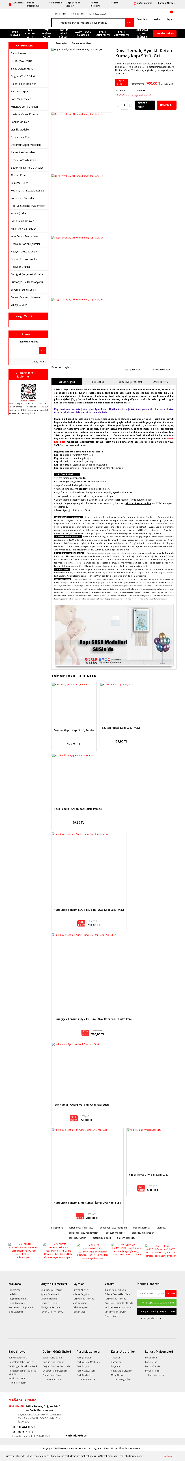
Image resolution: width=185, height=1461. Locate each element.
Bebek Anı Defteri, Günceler (27, 167)
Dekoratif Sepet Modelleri (26, 144)
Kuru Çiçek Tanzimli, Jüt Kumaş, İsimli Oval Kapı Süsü (87, 1202)
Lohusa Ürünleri (20, 122)
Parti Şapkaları (84, 1357)
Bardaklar (116, 1362)
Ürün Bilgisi (67, 382)
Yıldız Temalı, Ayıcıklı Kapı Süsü (148, 1174)
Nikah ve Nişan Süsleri (23, 228)
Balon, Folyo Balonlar (23, 83)
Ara (43, 350)
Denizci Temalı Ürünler (24, 259)
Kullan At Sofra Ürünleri (24, 106)
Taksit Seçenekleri (129, 382)
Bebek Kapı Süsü (20, 137)
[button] (144, 1456)
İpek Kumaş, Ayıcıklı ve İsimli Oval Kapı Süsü (81, 1104)
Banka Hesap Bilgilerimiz (21, 1307)
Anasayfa (18, 2)
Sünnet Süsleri (19, 175)
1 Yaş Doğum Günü (22, 68)
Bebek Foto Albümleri (23, 160)
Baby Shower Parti (17, 1357)
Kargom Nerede (48, 1298)
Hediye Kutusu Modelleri (25, 251)
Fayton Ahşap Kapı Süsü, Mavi (121, 727)
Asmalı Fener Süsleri (53, 1375)
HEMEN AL (166, 105)
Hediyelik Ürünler (20, 266)
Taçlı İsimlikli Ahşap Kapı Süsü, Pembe (78, 809)
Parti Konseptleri (20, 91)
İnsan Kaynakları (16, 1303)
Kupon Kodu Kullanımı (116, 1289)
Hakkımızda (55, 2)
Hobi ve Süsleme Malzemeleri (28, 205)
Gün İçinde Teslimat (50, 1307)
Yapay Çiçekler (19, 213)
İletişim (114, 2)
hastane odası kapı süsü (81, 1227)
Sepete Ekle (74, 710)
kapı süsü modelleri (115, 1232)
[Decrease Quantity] (118, 105)
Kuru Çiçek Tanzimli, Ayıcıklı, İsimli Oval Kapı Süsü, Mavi (89, 909)
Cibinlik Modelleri (20, 129)
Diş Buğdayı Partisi (22, 61)
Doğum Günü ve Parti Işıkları (57, 1366)
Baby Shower (18, 53)
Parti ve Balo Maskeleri (88, 1362)
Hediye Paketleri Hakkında (118, 1307)
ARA (129, 22)
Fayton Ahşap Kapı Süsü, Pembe (74, 730)
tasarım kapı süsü (102, 1237)
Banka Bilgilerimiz (33, 4)
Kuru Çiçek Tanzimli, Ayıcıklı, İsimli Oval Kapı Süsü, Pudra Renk (93, 1019)
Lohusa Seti (151, 1357)
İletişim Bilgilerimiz (17, 1298)
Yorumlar (98, 382)
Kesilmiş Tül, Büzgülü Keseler (28, 190)
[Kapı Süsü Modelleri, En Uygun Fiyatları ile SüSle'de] (114, 634)
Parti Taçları (83, 1366)
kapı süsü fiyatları (77, 1237)
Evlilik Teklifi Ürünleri (22, 221)
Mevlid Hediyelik (16, 1378)
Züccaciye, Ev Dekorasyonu (27, 282)
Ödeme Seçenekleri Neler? (118, 1294)
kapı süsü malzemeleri (143, 1232)
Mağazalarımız (80, 1303)
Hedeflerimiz (15, 1294)
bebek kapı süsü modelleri (113, 1227)
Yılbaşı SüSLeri (19, 305)
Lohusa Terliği (152, 1370)
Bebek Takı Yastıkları (23, 152)
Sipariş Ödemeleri (49, 1294)
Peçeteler (116, 1366)
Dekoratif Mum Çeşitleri (55, 1370)
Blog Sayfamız (15, 1311)
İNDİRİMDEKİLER (165, 33)
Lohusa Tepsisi (152, 1366)
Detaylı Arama (38, 361)
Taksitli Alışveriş (81, 1307)
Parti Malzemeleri (21, 99)
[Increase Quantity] (130, 105)
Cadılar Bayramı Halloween (26, 297)
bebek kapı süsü (141, 1227)
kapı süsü (161, 1227)
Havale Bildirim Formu (51, 1311)
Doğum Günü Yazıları (53, 1362)
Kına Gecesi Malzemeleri (25, 236)
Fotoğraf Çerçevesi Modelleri (27, 274)
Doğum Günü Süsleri (23, 76)
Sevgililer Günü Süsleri (23, 289)
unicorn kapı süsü (126, 1237)
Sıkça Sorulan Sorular (73, 4)
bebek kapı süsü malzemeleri (83, 1232)
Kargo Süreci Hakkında (84, 1298)
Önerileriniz (161, 382)
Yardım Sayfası (112, 1316)
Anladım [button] (168, 1456)
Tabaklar (115, 1357)
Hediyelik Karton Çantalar (25, 244)
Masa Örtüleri (118, 1375)
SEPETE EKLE (142, 105)
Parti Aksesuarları (86, 1370)
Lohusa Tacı (151, 1362)
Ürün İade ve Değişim (51, 1289)
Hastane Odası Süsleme (24, 114)
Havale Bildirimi (95, 4)
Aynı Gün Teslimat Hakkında (119, 1303)
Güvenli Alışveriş (81, 1289)
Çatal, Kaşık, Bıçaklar (121, 1370)
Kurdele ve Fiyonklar (22, 198)
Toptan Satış (79, 1311)
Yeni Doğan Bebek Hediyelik (22, 1366)
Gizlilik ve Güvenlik (49, 1303)
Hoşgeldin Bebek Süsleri (20, 1362)
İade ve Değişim (81, 1294)
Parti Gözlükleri (84, 1375)
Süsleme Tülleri (19, 183)
